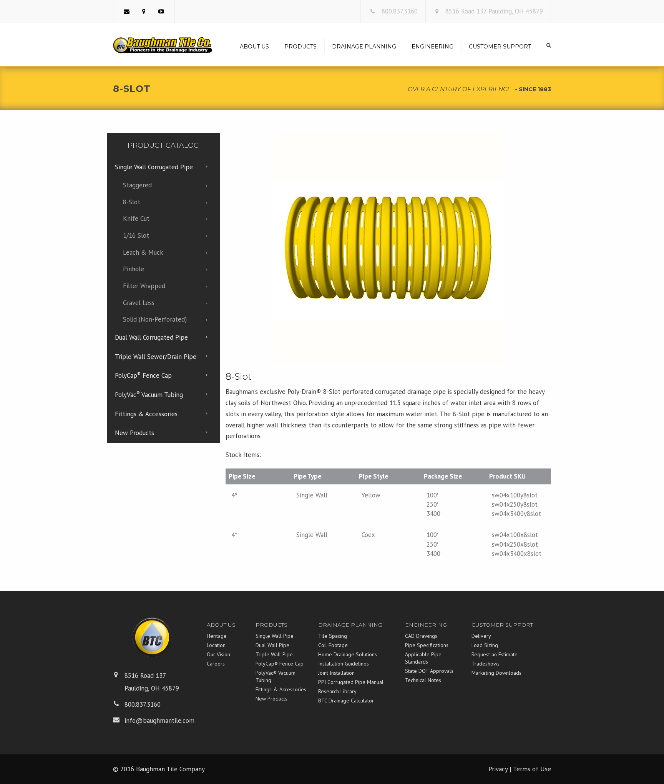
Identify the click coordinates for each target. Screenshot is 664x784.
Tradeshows (485, 663)
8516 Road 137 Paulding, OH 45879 (494, 11)
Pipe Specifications (426, 645)
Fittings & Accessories (281, 689)
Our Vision (218, 654)
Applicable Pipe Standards (423, 658)
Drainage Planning (364, 46)
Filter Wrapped (144, 286)
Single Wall (154, 167)
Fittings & (146, 414)
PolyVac (149, 394)
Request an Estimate (494, 654)
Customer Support (500, 46)
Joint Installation (336, 672)
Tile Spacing (332, 635)
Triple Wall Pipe (274, 654)
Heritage (217, 635)
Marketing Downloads (496, 672)
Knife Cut (136, 218)
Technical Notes (423, 680)
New (134, 433)
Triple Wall (155, 356)
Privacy (498, 769)
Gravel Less (138, 303)
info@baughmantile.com (159, 720)
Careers (216, 663)
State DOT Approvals (429, 670)
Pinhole (133, 269)
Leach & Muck (143, 252)
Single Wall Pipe (275, 635)
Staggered (137, 185)
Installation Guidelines (343, 663)
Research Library (337, 691)
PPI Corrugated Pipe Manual (350, 682)
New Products (271, 698)
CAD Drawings (421, 635)
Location (216, 645)
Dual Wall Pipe (272, 645)
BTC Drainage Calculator (346, 700)
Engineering (432, 46)
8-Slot (131, 202)
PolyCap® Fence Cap (280, 663)
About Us (254, 46)
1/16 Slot (136, 235)
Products (300, 46)
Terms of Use (532, 769)
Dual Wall (151, 337)
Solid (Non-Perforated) (155, 319)
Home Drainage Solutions (347, 654)
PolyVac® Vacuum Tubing (275, 676)
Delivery (481, 635)
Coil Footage (333, 645)
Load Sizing (484, 645)
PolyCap (143, 375)
